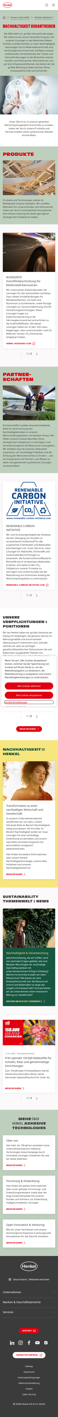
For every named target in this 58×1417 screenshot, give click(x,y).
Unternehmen (12, 1292)
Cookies (29, 1388)
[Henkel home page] (4, 17)
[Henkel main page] (7, 5)
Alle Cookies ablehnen (29, 686)
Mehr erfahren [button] (28, 729)
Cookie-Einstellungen (16, 702)
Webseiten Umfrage (27, 1355)
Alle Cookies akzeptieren (29, 695)
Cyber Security (29, 1394)
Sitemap (29, 1366)
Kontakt (27, 1331)
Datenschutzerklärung (29, 1383)
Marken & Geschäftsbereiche (22, 1302)
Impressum (29, 1372)
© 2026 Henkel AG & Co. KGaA (29, 1404)
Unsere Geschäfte (20, 17)
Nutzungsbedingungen (29, 1377)
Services (8, 1312)
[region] (28, 681)
